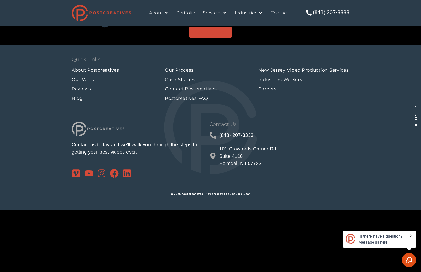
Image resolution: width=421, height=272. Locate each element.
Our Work (83, 79)
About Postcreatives (95, 70)
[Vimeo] (76, 173)
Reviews (81, 89)
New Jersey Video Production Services (303, 70)
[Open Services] (225, 13)
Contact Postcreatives (191, 89)
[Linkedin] (127, 173)
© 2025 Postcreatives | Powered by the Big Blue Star (210, 194)
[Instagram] (101, 173)
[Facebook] (114, 173)
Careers (267, 89)
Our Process (179, 70)
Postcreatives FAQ (186, 98)
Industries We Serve (282, 79)
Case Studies (180, 79)
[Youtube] (88, 173)
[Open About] (166, 13)
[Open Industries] (260, 13)
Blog (77, 98)
